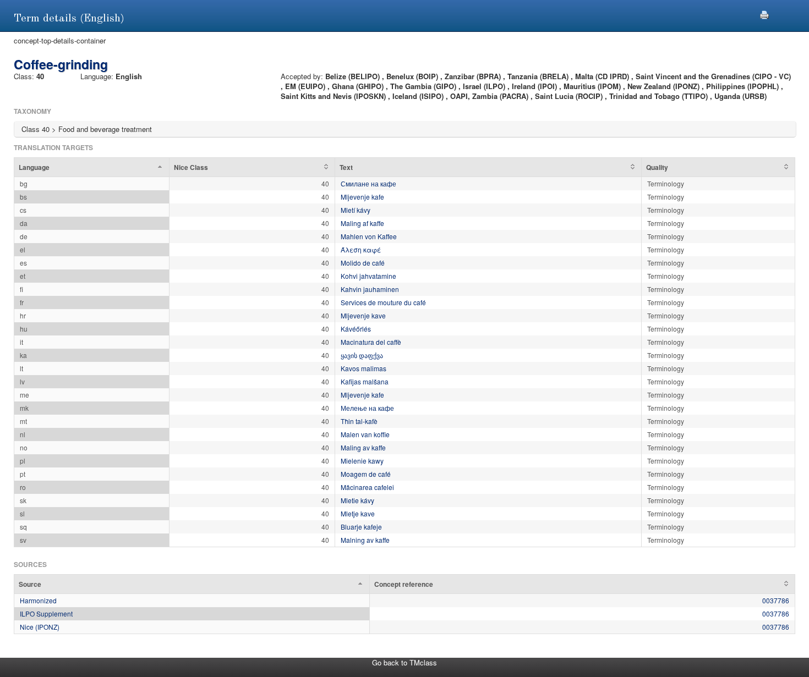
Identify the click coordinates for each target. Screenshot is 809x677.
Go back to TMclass (404, 662)
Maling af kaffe (362, 223)
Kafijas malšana (365, 381)
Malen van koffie (365, 434)
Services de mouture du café (383, 302)
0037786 (775, 600)
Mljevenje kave (363, 315)
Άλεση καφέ (361, 249)
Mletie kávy (357, 500)
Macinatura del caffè (371, 341)
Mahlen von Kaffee (369, 236)
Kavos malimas (363, 368)
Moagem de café (366, 473)
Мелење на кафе (367, 407)
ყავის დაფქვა (362, 355)
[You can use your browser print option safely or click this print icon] (764, 13)
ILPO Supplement (46, 613)
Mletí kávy (355, 209)
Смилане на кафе (368, 183)
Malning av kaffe (365, 539)
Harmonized (38, 600)
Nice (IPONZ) (39, 626)
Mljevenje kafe (362, 196)
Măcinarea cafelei (367, 487)
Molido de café (363, 262)
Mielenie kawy (362, 460)
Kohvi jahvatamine (368, 275)
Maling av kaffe (363, 447)
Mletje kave (358, 513)
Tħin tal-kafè (359, 421)
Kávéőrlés (356, 328)
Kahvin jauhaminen (370, 289)
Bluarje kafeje (361, 526)
